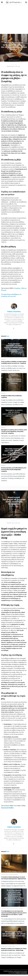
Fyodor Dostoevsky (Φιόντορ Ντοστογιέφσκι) (12, 908)
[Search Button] (26, 2)
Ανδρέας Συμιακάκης (14, 311)
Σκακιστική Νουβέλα (7, 807)
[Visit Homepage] (14, 2)
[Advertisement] (14, 19)
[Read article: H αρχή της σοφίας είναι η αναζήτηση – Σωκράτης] (14, 382)
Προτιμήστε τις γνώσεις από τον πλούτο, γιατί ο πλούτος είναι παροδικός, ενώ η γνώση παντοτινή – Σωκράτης (14, 431)
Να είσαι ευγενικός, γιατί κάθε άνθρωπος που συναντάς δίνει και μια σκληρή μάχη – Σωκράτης (13, 469)
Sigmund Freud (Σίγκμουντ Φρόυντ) (9, 874)
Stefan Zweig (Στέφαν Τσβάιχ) (8, 946)
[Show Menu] (2, 2)
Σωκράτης (3, 359)
